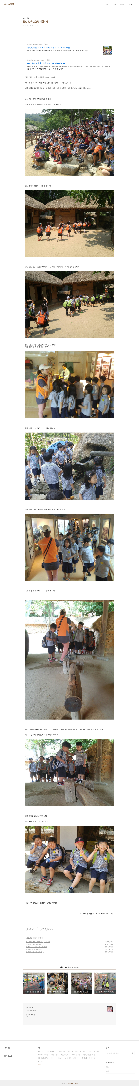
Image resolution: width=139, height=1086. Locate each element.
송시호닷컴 (9, 4)
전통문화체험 (88, 1051)
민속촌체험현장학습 (89, 1055)
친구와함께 (51, 1051)
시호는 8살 (29, 938)
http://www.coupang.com (36, 60)
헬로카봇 (41, 1051)
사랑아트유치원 (43, 1055)
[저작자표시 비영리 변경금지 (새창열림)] (51, 929)
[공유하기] (33, 929)
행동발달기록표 (43, 1058)
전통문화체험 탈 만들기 (33, 949)
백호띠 (41, 1061)
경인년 (76, 1058)
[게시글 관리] (36, 929)
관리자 (130, 4)
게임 (52, 1058)
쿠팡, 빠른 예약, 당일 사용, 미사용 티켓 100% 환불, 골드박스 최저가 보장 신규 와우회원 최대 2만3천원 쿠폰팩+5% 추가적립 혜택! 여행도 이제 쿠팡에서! (68, 67)
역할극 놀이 (54, 1055)
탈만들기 (84, 1058)
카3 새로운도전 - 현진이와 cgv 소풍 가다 (38, 942)
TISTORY (70, 1083)
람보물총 (68, 1058)
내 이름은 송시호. (31, 1010)
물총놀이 (60, 1058)
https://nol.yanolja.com (35, 44)
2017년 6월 (61, 1051)
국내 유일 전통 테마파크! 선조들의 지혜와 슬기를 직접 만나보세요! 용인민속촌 (58, 50)
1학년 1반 (93, 1058)
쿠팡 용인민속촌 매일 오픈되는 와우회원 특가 (47, 63)
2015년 (70, 1051)
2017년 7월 (76, 1055)
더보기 (39, 1065)
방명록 (114, 4)
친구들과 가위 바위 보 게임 (34, 952)
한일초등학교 (66, 1055)
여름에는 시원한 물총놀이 (33, 944)
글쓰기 (122, 4)
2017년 (78, 1051)
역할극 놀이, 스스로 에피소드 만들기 (36, 947)
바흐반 (97, 1051)
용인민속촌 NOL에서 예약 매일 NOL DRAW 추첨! (48, 47)
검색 (132, 1053)
